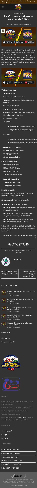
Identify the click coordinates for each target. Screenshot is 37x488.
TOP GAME (5, 435)
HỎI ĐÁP (4, 438)
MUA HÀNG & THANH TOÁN (11, 461)
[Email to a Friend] (20, 244)
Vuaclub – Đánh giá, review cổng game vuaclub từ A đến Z (29, 273)
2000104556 (22, 417)
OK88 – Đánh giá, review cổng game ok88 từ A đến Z (9, 273)
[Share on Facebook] (13, 244)
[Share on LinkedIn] (27, 244)
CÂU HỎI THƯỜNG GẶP (10, 449)
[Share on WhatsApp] (9, 244)
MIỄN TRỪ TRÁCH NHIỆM (11, 464)
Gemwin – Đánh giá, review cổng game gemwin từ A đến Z (19, 316)
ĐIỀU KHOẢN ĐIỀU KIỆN (10, 468)
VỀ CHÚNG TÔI (7, 431)
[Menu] (2, 7)
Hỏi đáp (4, 338)
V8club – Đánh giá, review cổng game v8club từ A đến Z (19, 308)
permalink (18, 252)
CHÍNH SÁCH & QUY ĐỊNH (10, 453)
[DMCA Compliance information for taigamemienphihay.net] (18, 476)
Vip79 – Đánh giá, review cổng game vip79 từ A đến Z (20, 300)
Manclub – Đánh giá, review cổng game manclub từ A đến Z (19, 324)
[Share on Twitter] (16, 244)
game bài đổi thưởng (17, 50)
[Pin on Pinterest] (23, 244)
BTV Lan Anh (6, 235)
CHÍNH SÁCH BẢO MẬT (9, 457)
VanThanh (27, 24)
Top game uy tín (6, 342)
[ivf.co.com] (18, 7)
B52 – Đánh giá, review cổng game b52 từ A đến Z (21, 292)
